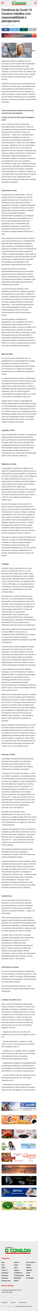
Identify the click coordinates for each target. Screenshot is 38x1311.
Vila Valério (30, 1278)
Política (28, 1267)
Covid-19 (4, 1270)
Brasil (3, 1267)
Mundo (16, 1281)
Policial (28, 1265)
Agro (3, 1262)
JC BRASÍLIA (18, 1273)
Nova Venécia (30, 1262)
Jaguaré (16, 1270)
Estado (16, 1265)
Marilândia (17, 1278)
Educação (5, 1278)
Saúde (28, 1273)
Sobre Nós (4, 1302)
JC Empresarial (19, 1275)
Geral (15, 1267)
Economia (5, 1275)
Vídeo (28, 1275)
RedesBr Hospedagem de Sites (23, 1306)
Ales (3, 1265)
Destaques (5, 1273)
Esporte (16, 1262)
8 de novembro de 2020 (8, 25)
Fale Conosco (22, 1302)
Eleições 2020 (6, 1281)
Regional (29, 1270)
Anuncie (13, 1302)
